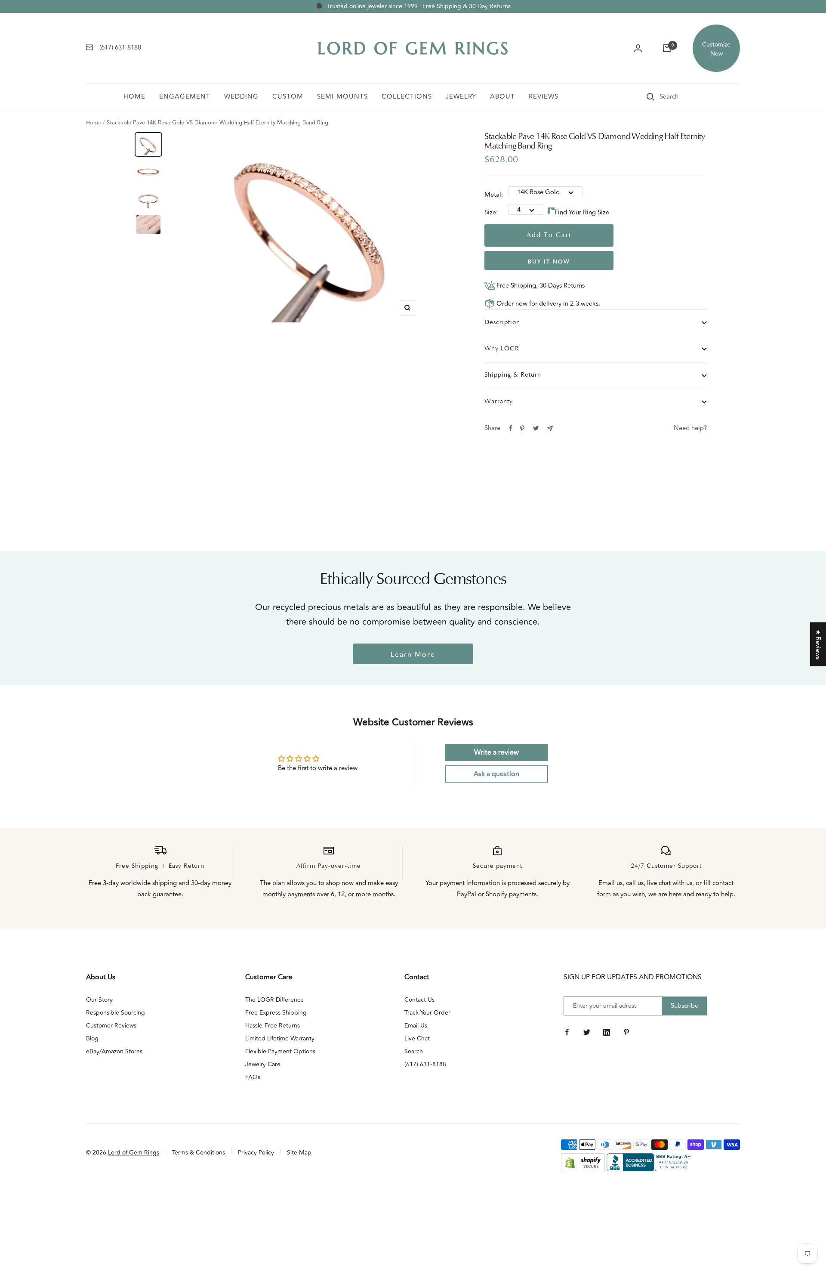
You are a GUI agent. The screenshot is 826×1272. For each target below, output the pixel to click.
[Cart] (667, 48)
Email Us (415, 1025)
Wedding (241, 97)
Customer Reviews (111, 1025)
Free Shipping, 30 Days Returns (540, 286)
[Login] (638, 48)
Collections (407, 97)
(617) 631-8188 (425, 1064)
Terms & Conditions (198, 1152)
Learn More (413, 655)
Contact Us (419, 999)
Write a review (496, 752)
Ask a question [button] (496, 774)
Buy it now (549, 262)
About (502, 97)
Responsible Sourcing (115, 1012)
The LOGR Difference (274, 999)
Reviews (543, 97)
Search (413, 1051)
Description (502, 322)
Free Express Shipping (276, 1012)
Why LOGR (501, 349)
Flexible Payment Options (280, 1051)
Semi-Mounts (342, 97)
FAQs (252, 1077)
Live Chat (417, 1038)
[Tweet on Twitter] (535, 428)
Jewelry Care (262, 1064)
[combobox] (681, 96)
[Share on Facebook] (510, 428)
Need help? (690, 428)
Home (134, 97)
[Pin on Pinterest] (522, 428)
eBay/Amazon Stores (114, 1051)
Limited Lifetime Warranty (279, 1038)
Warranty (498, 402)
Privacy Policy (256, 1152)
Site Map (299, 1152)
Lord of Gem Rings (133, 1152)
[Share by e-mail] (550, 428)
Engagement (184, 97)
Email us (610, 883)
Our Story (99, 999)
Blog (92, 1038)
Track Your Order (427, 1012)
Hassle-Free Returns (272, 1025)
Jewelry (461, 97)
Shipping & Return (512, 375)
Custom (287, 97)
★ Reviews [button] (818, 644)
